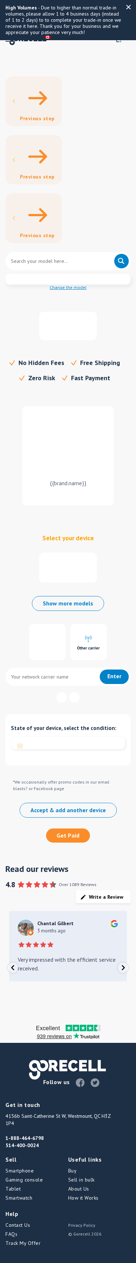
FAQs (11, 1234)
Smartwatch (18, 1198)
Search (121, 261)
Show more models (68, 603)
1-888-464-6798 (24, 1138)
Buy (72, 1170)
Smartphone (19, 1170)
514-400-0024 (22, 1145)
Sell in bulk (81, 1179)
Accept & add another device (68, 810)
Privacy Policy (81, 1225)
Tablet (13, 1189)
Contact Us (17, 1225)
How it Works (83, 1198)
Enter (114, 676)
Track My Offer (23, 1243)
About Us (78, 1189)
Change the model (68, 287)
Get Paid (68, 835)
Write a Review (106, 897)
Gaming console (24, 1179)
